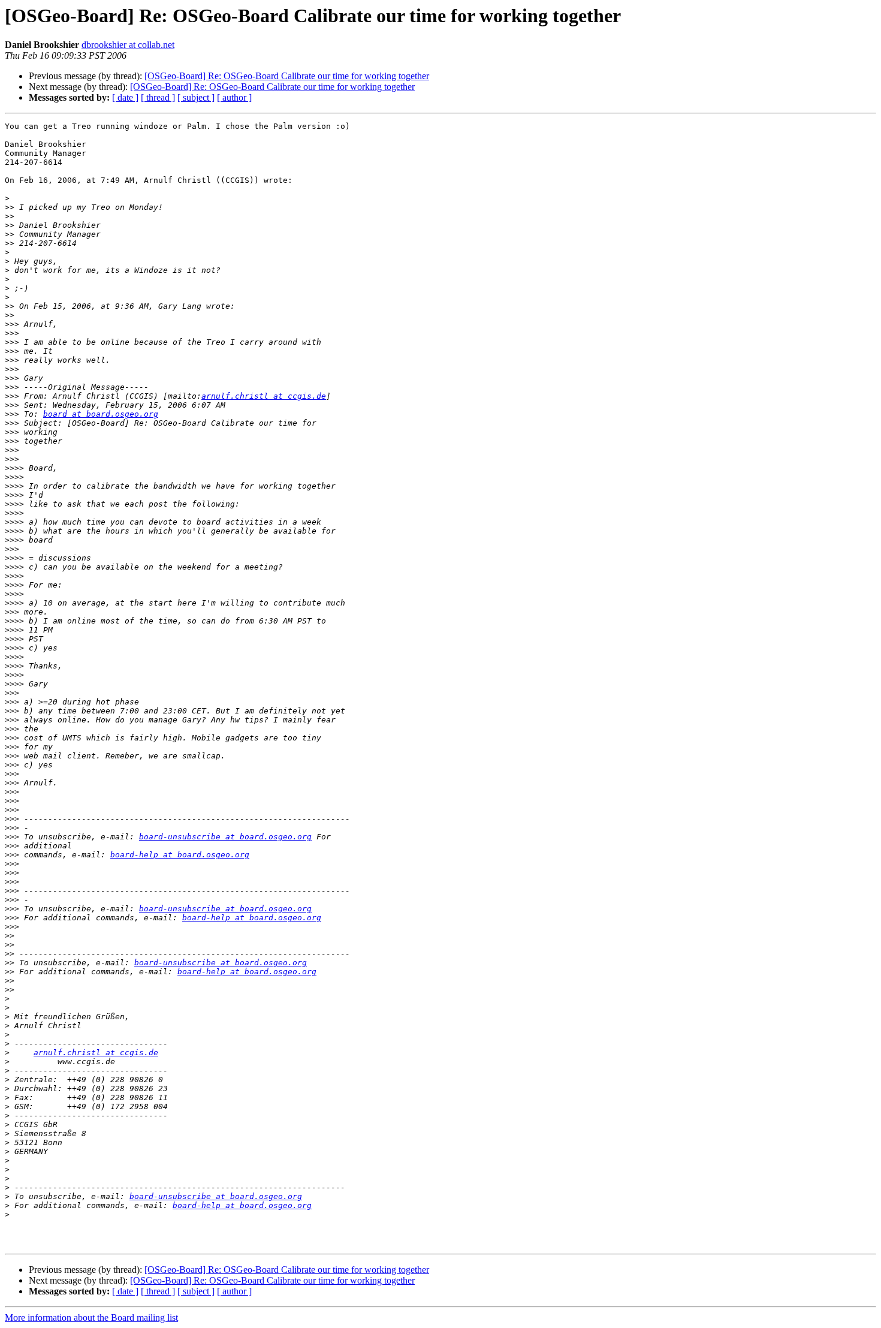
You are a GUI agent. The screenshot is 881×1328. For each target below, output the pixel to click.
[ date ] (125, 97)
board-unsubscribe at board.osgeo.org (225, 836)
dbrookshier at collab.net (128, 45)
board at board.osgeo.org (100, 413)
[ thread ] (158, 97)
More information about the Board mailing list (91, 1317)
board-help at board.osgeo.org (179, 854)
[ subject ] (196, 97)
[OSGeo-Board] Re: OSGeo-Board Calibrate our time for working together (286, 76)
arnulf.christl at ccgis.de (263, 396)
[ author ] (234, 97)
